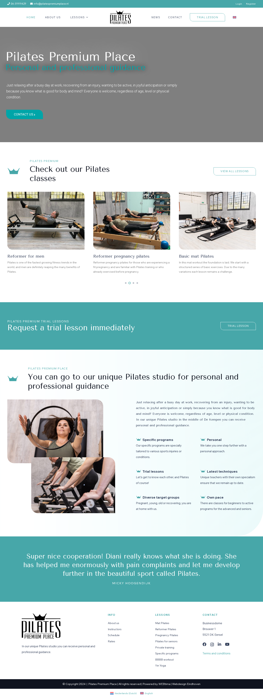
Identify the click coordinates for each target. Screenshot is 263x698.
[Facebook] (204, 644)
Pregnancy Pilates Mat (201, 256)
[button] (86, 17)
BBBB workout (164, 659)
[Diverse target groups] (139, 497)
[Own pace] (203, 497)
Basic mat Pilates (110, 256)
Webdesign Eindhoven (186, 684)
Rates (111, 641)
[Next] (237, 569)
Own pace (215, 497)
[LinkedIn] (219, 644)
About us (113, 623)
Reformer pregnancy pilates (35, 256)
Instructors (114, 629)
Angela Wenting (131, 583)
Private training (164, 647)
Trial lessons (153, 471)
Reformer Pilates (165, 629)
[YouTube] (227, 644)
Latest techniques (222, 471)
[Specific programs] (139, 439)
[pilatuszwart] (120, 17)
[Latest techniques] (203, 471)
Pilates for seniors (166, 641)
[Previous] (25, 569)
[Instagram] (212, 644)
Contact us (24, 114)
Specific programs (157, 439)
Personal (214, 439)
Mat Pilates (162, 623)
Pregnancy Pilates (166, 635)
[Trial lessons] (139, 471)
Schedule (114, 635)
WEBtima (164, 684)
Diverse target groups (160, 497)
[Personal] (203, 439)
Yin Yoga (160, 665)
